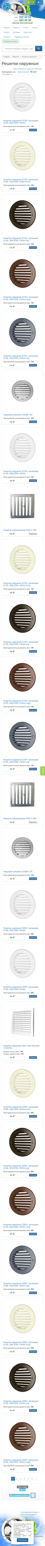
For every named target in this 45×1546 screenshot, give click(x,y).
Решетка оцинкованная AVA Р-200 (19, 818)
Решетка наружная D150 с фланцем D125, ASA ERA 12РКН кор (20, 643)
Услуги (34, 27)
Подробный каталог (21, 37)
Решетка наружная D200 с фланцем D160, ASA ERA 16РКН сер (20, 1284)
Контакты (7, 37)
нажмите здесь (17, 1537)
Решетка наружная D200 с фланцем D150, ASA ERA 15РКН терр (20, 1461)
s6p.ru (22, 1490)
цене (34, 72)
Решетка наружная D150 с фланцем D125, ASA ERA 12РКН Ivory (20, 584)
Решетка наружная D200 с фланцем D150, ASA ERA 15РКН (20, 988)
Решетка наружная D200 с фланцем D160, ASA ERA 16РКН (20, 929)
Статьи (25, 27)
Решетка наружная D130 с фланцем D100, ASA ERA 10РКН (20, 121)
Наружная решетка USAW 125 (17, 871)
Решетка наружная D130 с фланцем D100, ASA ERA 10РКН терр (20, 298)
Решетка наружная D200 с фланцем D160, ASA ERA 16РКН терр (20, 1225)
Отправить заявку (10, 41)
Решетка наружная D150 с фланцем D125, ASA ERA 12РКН (20, 472)
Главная (6, 27)
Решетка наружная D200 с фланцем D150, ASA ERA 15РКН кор (20, 1402)
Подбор (43, 771)
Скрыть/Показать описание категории (27, 68)
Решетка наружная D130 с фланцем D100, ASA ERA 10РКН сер (20, 356)
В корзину (33, 130)
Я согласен (22, 1540)
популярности (7, 74)
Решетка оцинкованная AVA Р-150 (19, 529)
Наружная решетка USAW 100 (17, 414)
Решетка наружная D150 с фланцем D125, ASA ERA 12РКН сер (20, 760)
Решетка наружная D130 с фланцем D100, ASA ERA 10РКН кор (20, 239)
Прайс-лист (28, 32)
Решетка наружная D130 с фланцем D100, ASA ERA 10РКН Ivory (20, 180)
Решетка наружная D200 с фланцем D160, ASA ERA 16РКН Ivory (20, 1108)
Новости (16, 27)
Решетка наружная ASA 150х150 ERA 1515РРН (21, 1046)
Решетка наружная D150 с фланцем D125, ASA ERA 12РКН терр (20, 701)
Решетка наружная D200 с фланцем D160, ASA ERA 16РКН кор (20, 1166)
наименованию (23, 72)
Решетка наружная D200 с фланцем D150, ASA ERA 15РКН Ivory (20, 1343)
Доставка (16, 32)
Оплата (6, 32)
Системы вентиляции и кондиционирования (30, 1513)
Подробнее (33, 534)
